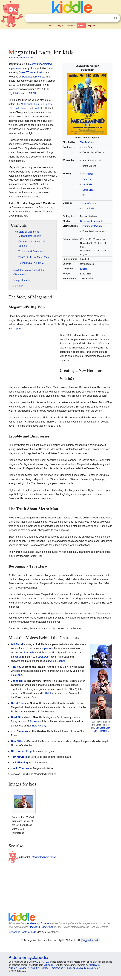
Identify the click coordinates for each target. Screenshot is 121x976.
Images (60, 25)
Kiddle (12, 967)
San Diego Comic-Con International (103, 729)
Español (91, 25)
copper (17, 328)
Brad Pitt (86, 194)
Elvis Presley (39, 725)
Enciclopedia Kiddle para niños (82, 967)
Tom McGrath (87, 142)
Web (51, 25)
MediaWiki (94, 964)
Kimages (71, 25)
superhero (14, 68)
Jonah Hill (87, 184)
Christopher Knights (23, 751)
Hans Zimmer (89, 203)
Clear (109, 18)
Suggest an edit (90, 940)
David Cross (88, 189)
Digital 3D (14, 93)
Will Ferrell (87, 173)
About (34, 967)
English (84, 268)
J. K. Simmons (19, 731)
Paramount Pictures (92, 225)
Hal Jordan (51, 693)
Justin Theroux (20, 768)
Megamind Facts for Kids (22, 932)
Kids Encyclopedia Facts (21, 57)
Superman (43, 656)
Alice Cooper (57, 661)
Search (115, 18)
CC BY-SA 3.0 (42, 961)
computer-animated (41, 64)
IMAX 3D (31, 93)
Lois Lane (16, 675)
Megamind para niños (44, 857)
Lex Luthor (30, 652)
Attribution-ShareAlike (41, 927)
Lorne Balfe (88, 208)
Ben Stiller (17, 741)
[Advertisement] (61, 37)
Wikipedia (48, 964)
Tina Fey (86, 179)
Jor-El (17, 656)
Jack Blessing (19, 762)
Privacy (44, 967)
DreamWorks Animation (92, 221)
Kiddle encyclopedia (37, 923)
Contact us (57, 967)
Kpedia (81, 25)
